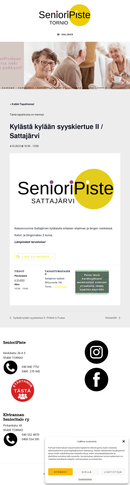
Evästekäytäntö (85, 479)
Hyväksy (60, 471)
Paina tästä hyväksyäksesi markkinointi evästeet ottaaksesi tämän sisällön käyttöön (92, 282)
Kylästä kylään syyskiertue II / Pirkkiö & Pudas (39, 318)
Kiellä (87, 471)
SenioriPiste (65, 15)
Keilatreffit (111, 318)
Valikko (67, 34)
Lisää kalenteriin (35, 256)
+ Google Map (59, 286)
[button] (123, 441)
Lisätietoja (113, 471)
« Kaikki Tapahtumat (22, 104)
